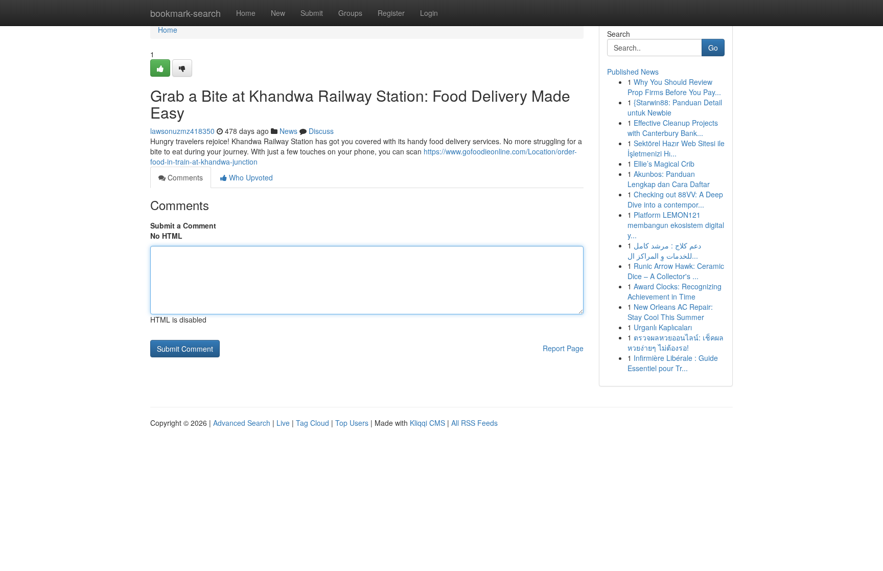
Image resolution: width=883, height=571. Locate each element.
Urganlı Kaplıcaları (663, 327)
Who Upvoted (250, 177)
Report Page (563, 348)
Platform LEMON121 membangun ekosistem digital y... (676, 225)
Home (245, 13)
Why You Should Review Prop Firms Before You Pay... (674, 87)
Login (429, 13)
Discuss (321, 131)
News (288, 131)
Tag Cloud (312, 423)
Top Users (351, 423)
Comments (184, 177)
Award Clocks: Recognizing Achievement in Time (675, 291)
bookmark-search (185, 12)
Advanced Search (241, 423)
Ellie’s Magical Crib (664, 163)
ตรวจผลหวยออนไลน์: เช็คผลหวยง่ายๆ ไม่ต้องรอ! (676, 342)
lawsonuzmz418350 (182, 131)
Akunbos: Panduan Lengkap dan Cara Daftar (669, 179)
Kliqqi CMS (427, 423)
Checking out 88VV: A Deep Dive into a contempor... (675, 199)
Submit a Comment (183, 225)
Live (283, 423)
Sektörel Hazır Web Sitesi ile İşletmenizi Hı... (676, 148)
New (278, 13)
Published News (633, 71)
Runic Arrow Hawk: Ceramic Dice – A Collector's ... (676, 271)
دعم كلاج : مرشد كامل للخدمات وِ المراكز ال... (664, 250)
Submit (311, 13)
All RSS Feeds (474, 423)
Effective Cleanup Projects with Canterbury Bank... (673, 128)
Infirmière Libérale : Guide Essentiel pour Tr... (673, 363)
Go (713, 47)
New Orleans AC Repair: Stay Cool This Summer (670, 312)
